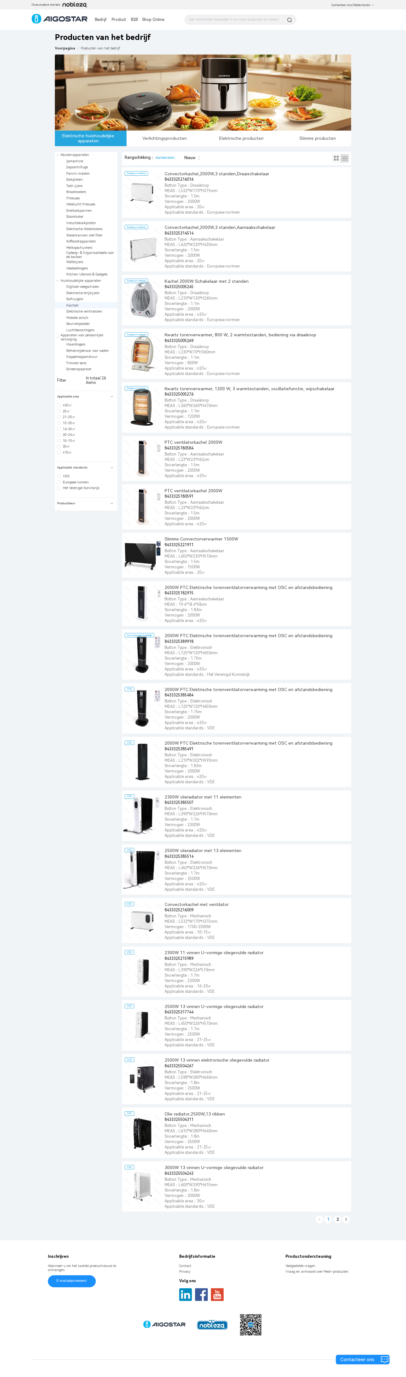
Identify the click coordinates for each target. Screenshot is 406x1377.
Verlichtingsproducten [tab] (164, 138)
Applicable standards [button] (72, 467)
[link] (100, 48)
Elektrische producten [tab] (241, 138)
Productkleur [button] (66, 503)
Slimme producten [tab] (317, 138)
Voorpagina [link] (65, 48)
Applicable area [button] (68, 396)
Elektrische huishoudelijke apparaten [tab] (88, 138)
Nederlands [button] (362, 5)
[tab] (86, 397)
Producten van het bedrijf (100, 48)
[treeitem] (86, 215)
